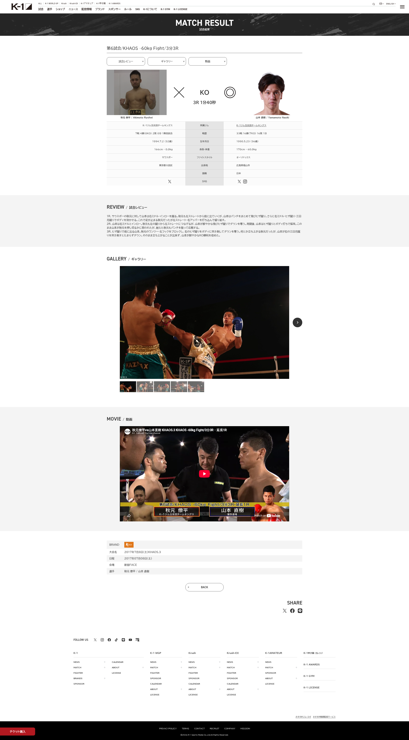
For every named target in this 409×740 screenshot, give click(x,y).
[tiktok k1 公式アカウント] (116, 640)
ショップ (60, 9)
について (150, 9)
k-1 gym (309, 676)
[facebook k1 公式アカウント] (109, 640)
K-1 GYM (165, 9)
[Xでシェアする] (285, 611)
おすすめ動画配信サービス (324, 717)
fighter (78, 673)
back (204, 587)
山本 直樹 (143, 571)
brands (77, 678)
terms (185, 728)
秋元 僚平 (129, 571)
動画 (207, 61)
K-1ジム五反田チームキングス (251, 125)
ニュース (73, 9)
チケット (18, 731)
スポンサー (114, 9)
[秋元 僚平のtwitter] (170, 181)
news (76, 662)
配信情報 (86, 9)
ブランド (100, 9)
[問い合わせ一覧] (381, 3)
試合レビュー (126, 61)
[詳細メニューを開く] (402, 6)
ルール (128, 9)
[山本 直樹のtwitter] (239, 181)
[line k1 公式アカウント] (123, 640)
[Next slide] (297, 322)
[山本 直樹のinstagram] (245, 181)
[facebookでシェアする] (292, 611)
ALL (40, 3)
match (77, 667)
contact (199, 728)
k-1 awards (312, 664)
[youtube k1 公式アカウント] (130, 640)
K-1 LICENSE (180, 9)
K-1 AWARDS (114, 3)
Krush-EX (74, 3)
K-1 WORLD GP (51, 3)
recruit (214, 728)
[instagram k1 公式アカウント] (102, 640)
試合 (40, 9)
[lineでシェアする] (300, 611)
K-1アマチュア (87, 3)
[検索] (374, 4)
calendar (117, 662)
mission (245, 728)
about (115, 667)
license (116, 673)
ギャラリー (167, 61)
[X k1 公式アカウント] (95, 640)
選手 (49, 9)
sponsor (78, 684)
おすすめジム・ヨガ (303, 717)
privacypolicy (168, 728)
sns (137, 9)
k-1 (313, 653)
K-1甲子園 (101, 3)
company (229, 728)
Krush (64, 3)
